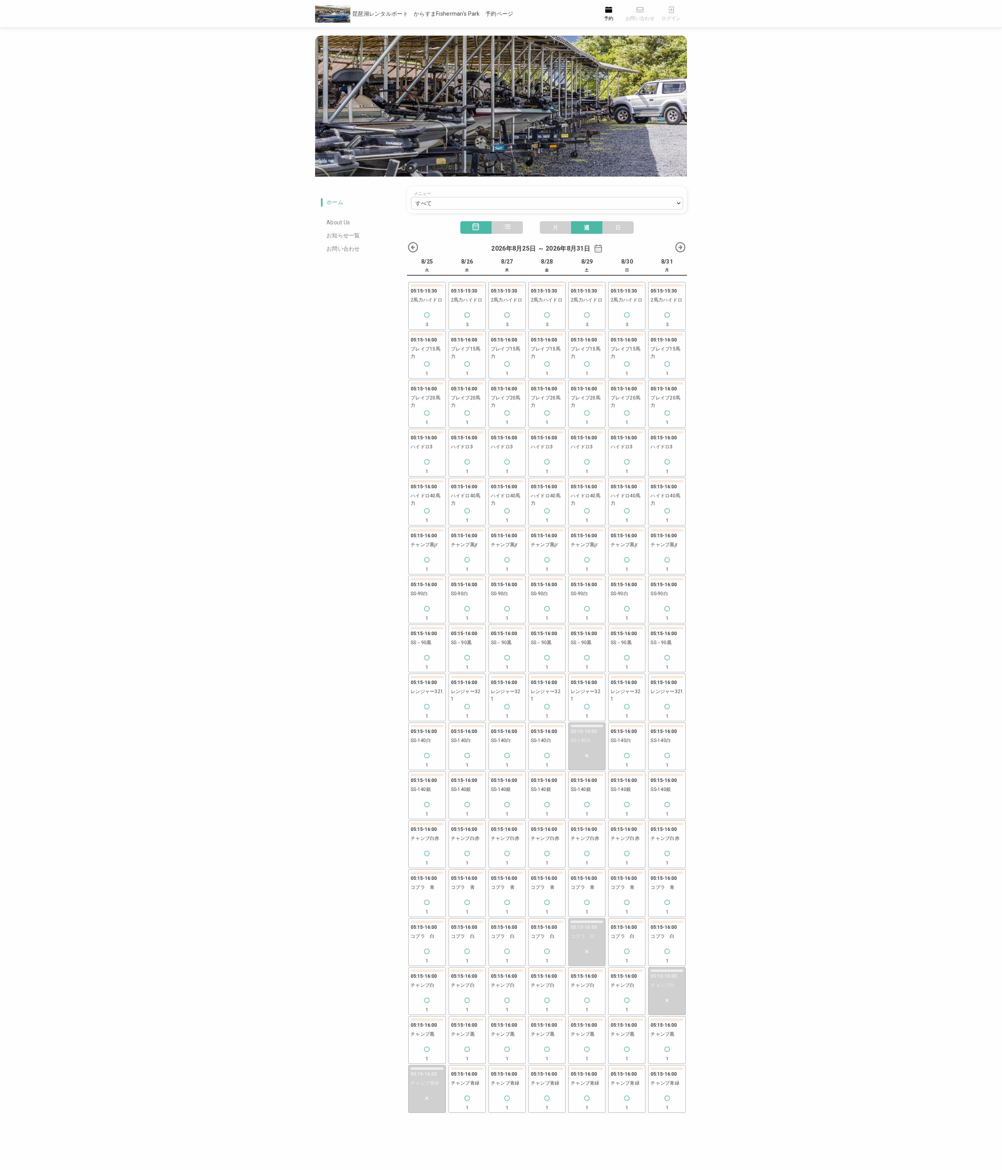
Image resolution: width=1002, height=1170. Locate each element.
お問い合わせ (343, 249)
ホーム (334, 202)
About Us (338, 222)
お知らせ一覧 (343, 235)
